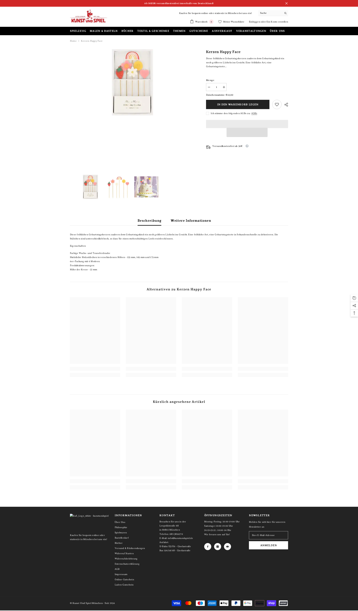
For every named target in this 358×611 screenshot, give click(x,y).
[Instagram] (217, 546)
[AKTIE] (285, 104)
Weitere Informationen (191, 220)
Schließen (286, 3)
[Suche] (273, 13)
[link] (277, 104)
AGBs (254, 113)
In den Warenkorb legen (237, 104)
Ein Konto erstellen (277, 21)
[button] (247, 132)
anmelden (268, 545)
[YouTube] (227, 546)
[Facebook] (207, 546)
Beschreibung (149, 220)
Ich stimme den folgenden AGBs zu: (230, 113)
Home (73, 41)
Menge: (210, 80)
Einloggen (255, 21)
